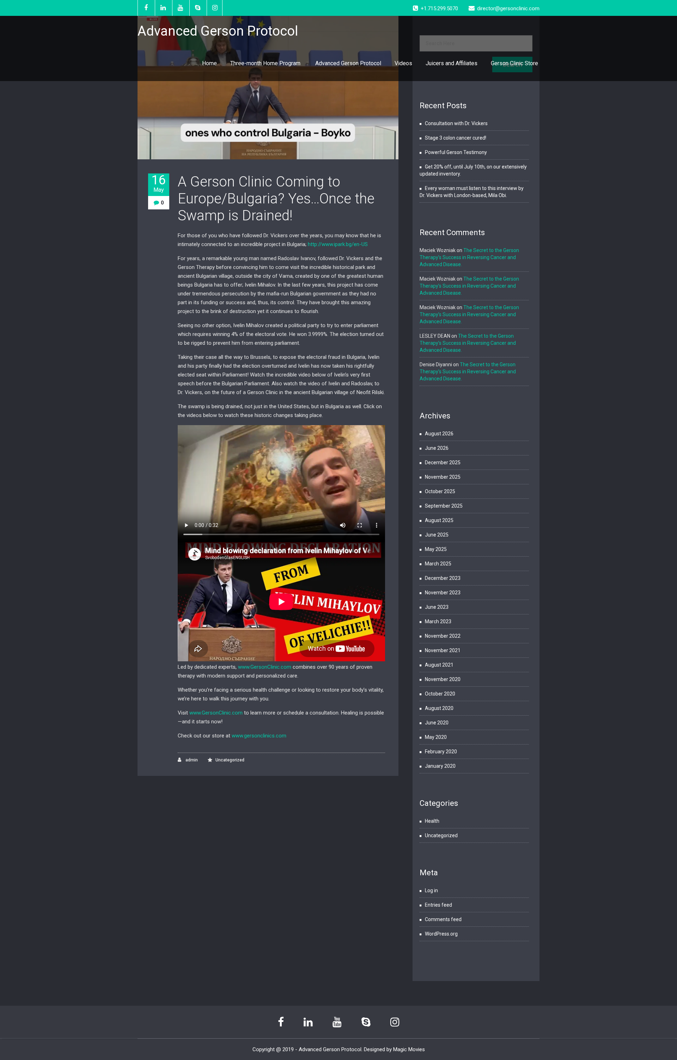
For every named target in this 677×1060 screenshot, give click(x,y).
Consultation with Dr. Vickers (456, 123)
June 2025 (437, 535)
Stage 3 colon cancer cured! (455, 138)
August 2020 (439, 708)
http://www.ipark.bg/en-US (338, 244)
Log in (431, 890)
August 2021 (439, 665)
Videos (403, 63)
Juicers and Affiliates (451, 63)
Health (432, 821)
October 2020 (440, 694)
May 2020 (436, 737)
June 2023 (437, 607)
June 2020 (437, 722)
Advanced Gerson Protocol (348, 63)
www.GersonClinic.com (264, 667)
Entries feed (438, 905)
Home (209, 63)
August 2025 (439, 520)
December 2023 (443, 578)
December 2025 (443, 462)
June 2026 (437, 448)
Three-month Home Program (266, 63)
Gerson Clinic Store (514, 63)
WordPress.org (441, 934)
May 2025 (436, 549)
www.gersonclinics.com (259, 736)
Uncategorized (229, 760)
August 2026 (439, 433)
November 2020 (443, 679)
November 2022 (443, 636)
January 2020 (440, 766)
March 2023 (438, 621)
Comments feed (443, 919)
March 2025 (438, 563)
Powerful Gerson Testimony (456, 152)
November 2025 (443, 477)
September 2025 (444, 506)
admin (191, 760)
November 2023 (443, 592)
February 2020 (441, 751)
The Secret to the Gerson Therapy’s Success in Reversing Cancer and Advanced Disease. (469, 257)
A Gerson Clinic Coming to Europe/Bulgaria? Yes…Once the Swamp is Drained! (276, 198)
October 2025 (440, 491)
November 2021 (443, 650)
